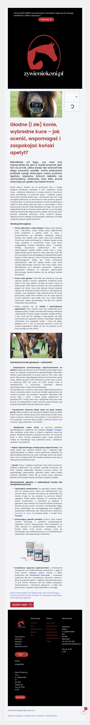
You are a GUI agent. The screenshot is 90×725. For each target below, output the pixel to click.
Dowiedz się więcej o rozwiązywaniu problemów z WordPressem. (33, 716)
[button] (76, 97)
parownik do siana (23, 513)
